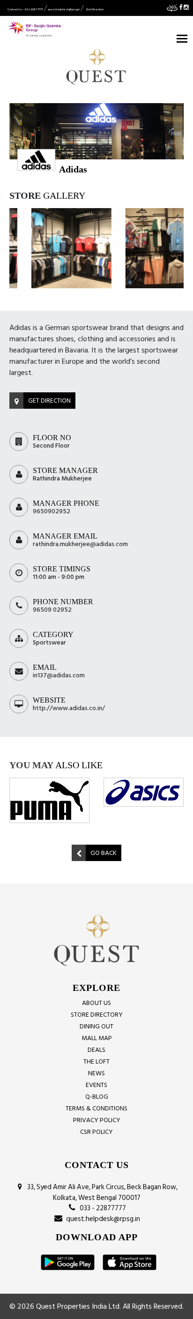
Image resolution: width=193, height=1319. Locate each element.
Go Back (103, 852)
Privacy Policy (96, 1120)
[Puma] (49, 800)
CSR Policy (96, 1131)
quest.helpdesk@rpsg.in (64, 9)
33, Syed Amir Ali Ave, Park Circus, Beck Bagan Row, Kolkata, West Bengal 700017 (101, 1192)
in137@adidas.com (59, 675)
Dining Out (96, 1026)
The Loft (96, 1061)
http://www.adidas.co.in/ (69, 708)
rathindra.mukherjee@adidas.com (80, 544)
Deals (96, 1049)
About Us (96, 1002)
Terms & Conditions (96, 1108)
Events (96, 1084)
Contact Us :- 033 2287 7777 (25, 9)
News (96, 1073)
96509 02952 (52, 609)
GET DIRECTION (49, 400)
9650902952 (51, 511)
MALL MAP (97, 1038)
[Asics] (143, 792)
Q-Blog (96, 1096)
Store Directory (97, 1014)
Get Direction (95, 9)
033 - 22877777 (101, 1208)
